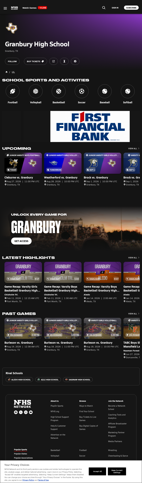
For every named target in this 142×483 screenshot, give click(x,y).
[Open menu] (5, 8)
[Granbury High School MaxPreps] (64, 61)
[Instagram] (26, 412)
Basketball (55, 450)
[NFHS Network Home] (14, 8)
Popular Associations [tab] (23, 458)
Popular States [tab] (20, 454)
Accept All (97, 471)
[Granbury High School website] (53, 61)
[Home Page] (6, 72)
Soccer (82, 455)
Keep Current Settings (117, 471)
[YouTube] (31, 412)
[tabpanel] (89, 455)
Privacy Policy (28, 480)
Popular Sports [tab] (20, 449)
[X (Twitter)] (21, 412)
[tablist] (28, 453)
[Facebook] (16, 412)
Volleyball (55, 455)
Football (83, 450)
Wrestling (112, 450)
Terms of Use (43, 480)
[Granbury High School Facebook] (75, 61)
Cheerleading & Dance (118, 455)
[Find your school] (103, 7)
